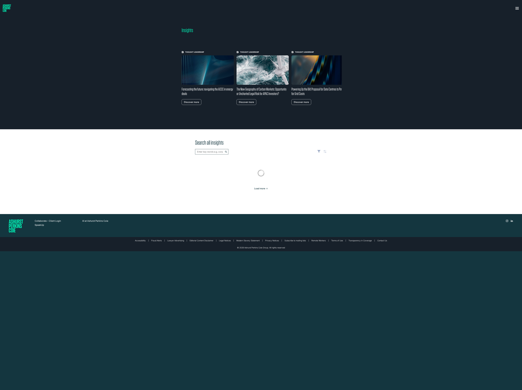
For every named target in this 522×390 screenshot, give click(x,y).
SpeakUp (39, 225)
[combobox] (211, 151)
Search (226, 151)
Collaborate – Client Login (48, 220)
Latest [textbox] (324, 153)
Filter (319, 152)
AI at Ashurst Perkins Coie (95, 220)
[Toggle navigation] (517, 8)
